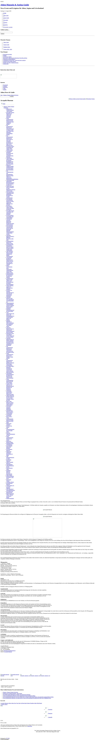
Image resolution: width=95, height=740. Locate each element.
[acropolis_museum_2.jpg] (25, 675)
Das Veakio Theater (8, 480)
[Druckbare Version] (90, 98)
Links (4, 88)
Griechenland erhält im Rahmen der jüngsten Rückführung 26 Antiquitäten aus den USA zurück (10, 161)
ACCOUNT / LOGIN (7, 27)
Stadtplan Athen (6, 47)
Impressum (5, 87)
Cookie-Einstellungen (5, 739)
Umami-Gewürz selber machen (9, 61)
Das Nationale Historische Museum (9, 447)
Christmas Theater (10, 482)
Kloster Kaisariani (10, 498)
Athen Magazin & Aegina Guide (15, 5)
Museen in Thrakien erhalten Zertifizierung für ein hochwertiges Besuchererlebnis (10, 167)
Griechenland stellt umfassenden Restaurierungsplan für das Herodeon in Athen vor (10, 183)
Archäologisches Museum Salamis (9, 419)
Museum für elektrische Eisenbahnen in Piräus (9, 453)
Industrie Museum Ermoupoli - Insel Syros (10, 477)
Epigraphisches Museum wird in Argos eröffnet (9, 412)
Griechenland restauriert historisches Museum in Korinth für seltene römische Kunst (10, 221)
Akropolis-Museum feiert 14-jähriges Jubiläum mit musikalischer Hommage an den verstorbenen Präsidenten (10, 342)
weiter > (6, 704)
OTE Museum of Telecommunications (10, 490)
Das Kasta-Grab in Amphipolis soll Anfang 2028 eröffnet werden (10, 148)
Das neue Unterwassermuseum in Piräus (10, 434)
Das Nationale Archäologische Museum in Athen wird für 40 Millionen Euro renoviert (10, 201)
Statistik (4, 89)
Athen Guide (5, 15)
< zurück (2, 704)
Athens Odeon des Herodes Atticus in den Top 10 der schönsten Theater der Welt (10, 398)
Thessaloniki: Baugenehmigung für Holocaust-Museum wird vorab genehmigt (10, 376)
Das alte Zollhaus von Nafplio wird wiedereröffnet (9, 216)
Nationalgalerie (9, 464)
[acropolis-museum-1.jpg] (15, 675)
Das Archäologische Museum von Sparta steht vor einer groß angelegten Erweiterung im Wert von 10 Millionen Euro (9, 140)
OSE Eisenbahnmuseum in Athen (10, 457)
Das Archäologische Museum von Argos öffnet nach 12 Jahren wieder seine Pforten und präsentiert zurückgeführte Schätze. (10, 130)
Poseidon (32, 703)
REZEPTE (5, 24)
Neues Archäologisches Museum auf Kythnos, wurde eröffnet (9, 356)
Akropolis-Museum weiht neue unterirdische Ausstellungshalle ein (10, 299)
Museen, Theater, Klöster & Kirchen (10, 95)
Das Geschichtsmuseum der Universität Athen (10, 430)
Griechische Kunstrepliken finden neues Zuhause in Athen (10, 392)
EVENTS (5, 22)
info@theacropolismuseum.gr (9, 650)
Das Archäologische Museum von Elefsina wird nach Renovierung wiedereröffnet (10, 362)
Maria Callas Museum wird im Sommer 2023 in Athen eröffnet (9, 403)
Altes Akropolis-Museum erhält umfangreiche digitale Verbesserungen (9, 254)
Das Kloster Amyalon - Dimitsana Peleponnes (8, 407)
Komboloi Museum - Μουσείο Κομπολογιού (9, 472)
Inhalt (4, 103)
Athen (10, 703)
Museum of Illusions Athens (9, 442)
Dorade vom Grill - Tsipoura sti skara (10, 62)
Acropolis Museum (8, 487)
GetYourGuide (24, 703)
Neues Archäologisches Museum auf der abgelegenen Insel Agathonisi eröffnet (10, 121)
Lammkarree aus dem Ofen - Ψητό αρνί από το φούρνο (14, 60)
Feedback (5, 86)
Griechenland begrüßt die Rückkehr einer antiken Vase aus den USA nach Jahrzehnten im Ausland (9, 261)
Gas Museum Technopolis (9, 415)
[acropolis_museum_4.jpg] (45, 675)
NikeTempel (39, 703)
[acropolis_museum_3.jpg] (35, 675)
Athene (28, 703)
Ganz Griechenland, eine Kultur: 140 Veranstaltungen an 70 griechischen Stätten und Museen (10, 316)
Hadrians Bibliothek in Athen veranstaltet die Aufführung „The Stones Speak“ (10, 323)
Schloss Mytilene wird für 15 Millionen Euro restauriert (9, 287)
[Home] (2, 705)
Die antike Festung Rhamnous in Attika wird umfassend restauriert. (10, 115)
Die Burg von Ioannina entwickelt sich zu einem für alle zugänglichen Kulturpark (10, 293)
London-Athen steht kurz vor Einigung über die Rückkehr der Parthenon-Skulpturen (10, 386)
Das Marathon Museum (9, 450)
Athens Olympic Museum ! (9, 463)
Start (1, 95)
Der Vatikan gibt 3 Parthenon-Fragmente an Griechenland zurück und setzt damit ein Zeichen (10, 369)
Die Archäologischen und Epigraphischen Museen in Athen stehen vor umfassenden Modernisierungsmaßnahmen (12, 175)
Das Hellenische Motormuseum (9, 492)
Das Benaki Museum (8, 460)
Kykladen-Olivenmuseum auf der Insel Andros (10, 310)
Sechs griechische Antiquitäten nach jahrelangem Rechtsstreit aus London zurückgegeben (10, 194)
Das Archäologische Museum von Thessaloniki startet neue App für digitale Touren (10, 349)
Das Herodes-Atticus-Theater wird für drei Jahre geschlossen (10, 207)
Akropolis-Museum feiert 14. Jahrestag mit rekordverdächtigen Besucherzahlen (10, 330)
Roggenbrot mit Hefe (7, 54)
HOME (4, 13)
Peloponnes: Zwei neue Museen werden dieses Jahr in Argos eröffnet (10, 335)
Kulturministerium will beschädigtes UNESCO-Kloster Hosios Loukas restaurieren (10, 305)
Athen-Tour (13, 703)
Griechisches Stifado (7, 56)
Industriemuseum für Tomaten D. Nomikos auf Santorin (9, 275)
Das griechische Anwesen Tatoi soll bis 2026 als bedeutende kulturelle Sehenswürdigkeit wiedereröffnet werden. (10, 230)
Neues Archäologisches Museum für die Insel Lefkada (9, 381)
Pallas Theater (9, 475)
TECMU (8, 738)
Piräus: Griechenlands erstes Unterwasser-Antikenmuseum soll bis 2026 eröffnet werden (9, 269)
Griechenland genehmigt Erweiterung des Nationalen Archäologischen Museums (9, 153)
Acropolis (3, 703)
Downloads (5, 85)
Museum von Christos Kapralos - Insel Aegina (10, 110)
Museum (6, 703)
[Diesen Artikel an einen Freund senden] (77, 98)
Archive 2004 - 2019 (7, 49)
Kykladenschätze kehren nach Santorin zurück (9, 242)
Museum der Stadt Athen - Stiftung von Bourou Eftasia (10, 495)
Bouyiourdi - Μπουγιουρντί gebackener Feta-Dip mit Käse (15, 58)
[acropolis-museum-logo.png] (5, 675)
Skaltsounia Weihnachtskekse (9, 59)
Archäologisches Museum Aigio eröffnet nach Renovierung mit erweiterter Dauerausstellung (9, 281)
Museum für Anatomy (8, 424)
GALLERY (5, 20)
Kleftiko (4, 55)
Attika (35, 703)
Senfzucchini (5, 63)
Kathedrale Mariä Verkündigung (9, 444)
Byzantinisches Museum (9, 484)
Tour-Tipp (18, 703)
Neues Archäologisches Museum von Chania (9, 438)
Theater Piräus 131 (10, 485)
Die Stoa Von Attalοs (9, 426)
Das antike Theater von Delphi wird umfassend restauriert (10, 212)
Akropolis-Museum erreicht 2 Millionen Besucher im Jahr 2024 (10, 237)
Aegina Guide (6, 17)
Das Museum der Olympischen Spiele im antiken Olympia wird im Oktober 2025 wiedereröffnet (9, 247)
